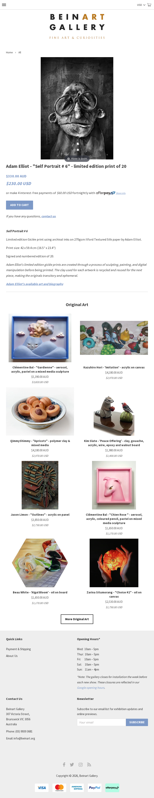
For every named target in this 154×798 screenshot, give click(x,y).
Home (9, 52)
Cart (150, 6)
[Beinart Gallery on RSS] (89, 765)
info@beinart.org (24, 738)
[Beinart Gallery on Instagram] (81, 765)
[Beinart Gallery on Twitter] (72, 765)
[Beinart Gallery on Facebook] (64, 765)
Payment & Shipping (18, 649)
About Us (12, 656)
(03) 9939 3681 (23, 731)
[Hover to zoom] (77, 110)
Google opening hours (90, 688)
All (19, 52)
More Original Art (77, 619)
